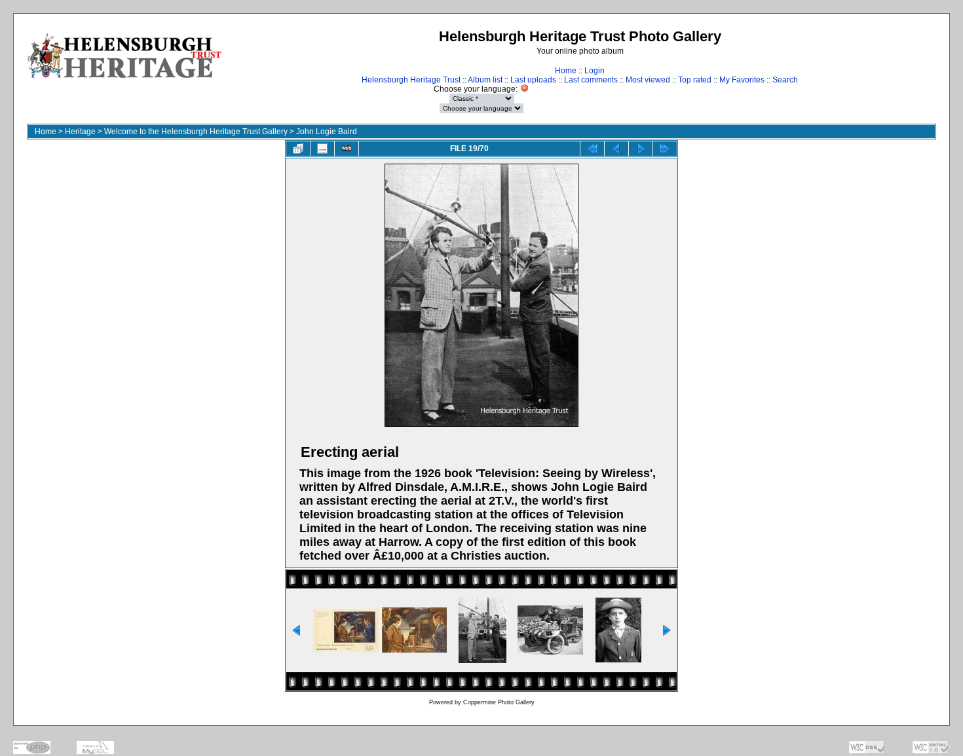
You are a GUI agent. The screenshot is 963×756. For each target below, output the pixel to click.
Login (594, 70)
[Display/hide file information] (322, 148)
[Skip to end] (665, 148)
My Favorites (742, 79)
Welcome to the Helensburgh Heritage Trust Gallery (196, 131)
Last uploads (533, 79)
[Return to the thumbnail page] (298, 148)
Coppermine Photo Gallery (499, 702)
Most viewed (648, 79)
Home (565, 70)
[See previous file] (616, 148)
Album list (485, 79)
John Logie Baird (326, 131)
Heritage (80, 131)
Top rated (694, 79)
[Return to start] (592, 148)
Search (785, 79)
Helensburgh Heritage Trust (411, 79)
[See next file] (640, 148)
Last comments (591, 79)
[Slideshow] (346, 148)
